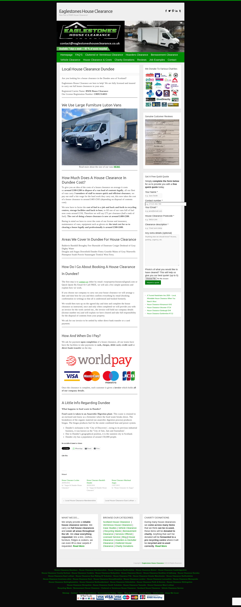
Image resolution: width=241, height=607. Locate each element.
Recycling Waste (113, 531)
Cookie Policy (145, 593)
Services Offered (123, 534)
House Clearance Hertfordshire (179, 576)
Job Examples (157, 59)
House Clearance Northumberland (94, 582)
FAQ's (120, 593)
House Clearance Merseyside (185, 579)
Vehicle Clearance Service (173, 588)
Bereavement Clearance (164, 54)
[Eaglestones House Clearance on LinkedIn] (176, 10)
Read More (78, 546)
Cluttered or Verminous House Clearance (118, 588)
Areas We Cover (172, 593)
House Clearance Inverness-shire (57, 579)
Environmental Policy (107, 593)
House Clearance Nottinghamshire (63, 582)
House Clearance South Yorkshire (107, 585)
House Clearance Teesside (134, 585)
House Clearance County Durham (56, 573)
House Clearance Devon (131, 573)
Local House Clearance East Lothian (120, 500)
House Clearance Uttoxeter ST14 (159, 307)
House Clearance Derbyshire (107, 573)
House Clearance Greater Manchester (149, 576)
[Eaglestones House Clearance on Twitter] (169, 10)
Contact (172, 59)
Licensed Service (111, 537)
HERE (117, 167)
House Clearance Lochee (70, 480)
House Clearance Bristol (146, 570)
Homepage (66, 54)
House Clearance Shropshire (79, 585)
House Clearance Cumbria (83, 573)
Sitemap (65, 593)
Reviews (141, 59)
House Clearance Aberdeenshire (93, 570)
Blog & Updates (131, 593)
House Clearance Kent (83, 579)
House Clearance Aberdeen (66, 570)
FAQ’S (78, 54)
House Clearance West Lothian (160, 585)
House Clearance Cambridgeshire (172, 570)
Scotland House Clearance (117, 522)
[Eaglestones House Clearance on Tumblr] (180, 10)
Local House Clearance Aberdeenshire (79, 500)
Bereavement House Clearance (86, 588)
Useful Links (158, 593)
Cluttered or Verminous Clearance (104, 54)
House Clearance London (134, 579)
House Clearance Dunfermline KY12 (160, 313)
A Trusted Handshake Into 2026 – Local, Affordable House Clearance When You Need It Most (161, 298)
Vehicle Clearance (70, 59)
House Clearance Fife (122, 576)
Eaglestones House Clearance (85, 11)
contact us (83, 281)
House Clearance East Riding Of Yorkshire (94, 576)
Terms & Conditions (87, 593)
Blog (124, 537)
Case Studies (109, 528)
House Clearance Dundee (188, 573)
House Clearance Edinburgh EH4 (159, 310)
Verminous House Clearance (117, 525)
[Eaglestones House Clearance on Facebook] (166, 10)
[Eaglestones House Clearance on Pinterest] (173, 10)
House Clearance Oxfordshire (122, 582)
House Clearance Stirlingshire (179, 582)
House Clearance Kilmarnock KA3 (159, 304)
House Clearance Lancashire (159, 579)
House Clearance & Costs (97, 59)
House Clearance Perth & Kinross (151, 582)
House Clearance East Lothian (61, 576)
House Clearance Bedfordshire (121, 570)
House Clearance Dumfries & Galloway (159, 573)
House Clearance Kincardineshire (108, 579)
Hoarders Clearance (137, 54)
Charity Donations (124, 59)
